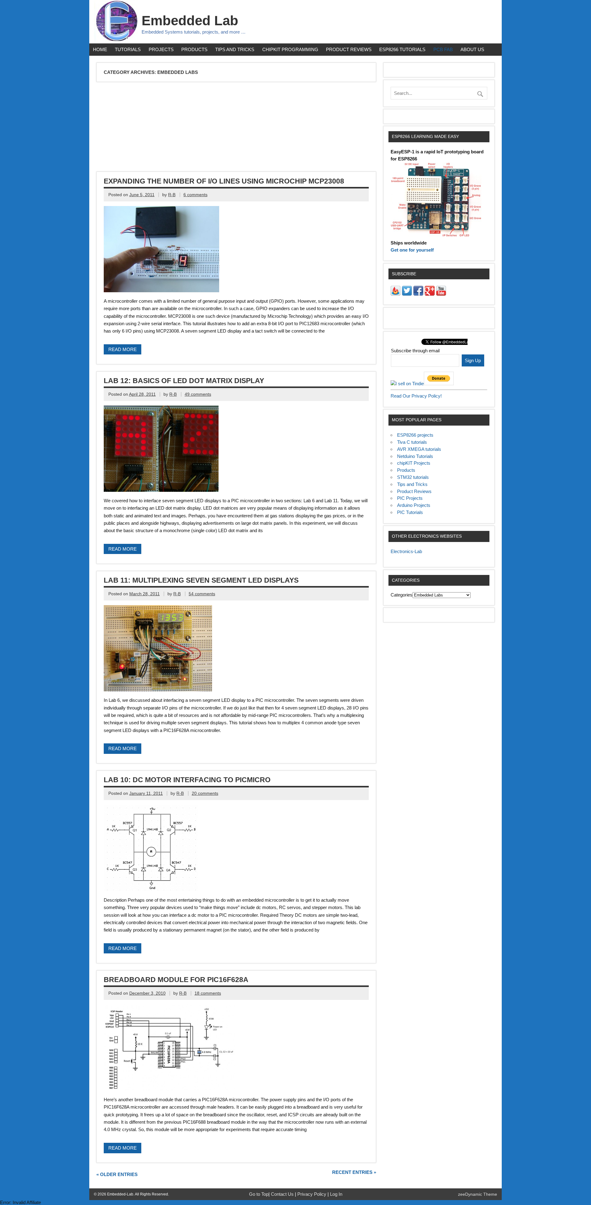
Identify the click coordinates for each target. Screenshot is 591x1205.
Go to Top (258, 1194)
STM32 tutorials (413, 477)
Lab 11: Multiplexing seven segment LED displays (201, 580)
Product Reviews (349, 49)
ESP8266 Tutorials (402, 49)
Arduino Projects (413, 505)
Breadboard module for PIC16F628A (176, 980)
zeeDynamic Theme (477, 1194)
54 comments (202, 594)
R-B (171, 194)
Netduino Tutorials (415, 456)
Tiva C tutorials (412, 442)
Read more (122, 349)
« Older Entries (117, 1174)
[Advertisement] (282, 127)
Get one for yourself (412, 250)
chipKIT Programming (290, 49)
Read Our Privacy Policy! (416, 395)
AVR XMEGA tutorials (419, 449)
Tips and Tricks (234, 49)
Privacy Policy (312, 1194)
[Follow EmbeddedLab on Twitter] (407, 294)
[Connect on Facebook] (418, 294)
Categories (401, 594)
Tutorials (128, 49)
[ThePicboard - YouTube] (441, 294)
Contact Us (283, 1194)
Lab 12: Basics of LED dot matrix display (184, 381)
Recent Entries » (354, 1172)
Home (100, 49)
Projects (161, 49)
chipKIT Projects (413, 463)
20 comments (205, 793)
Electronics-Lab (406, 551)
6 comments (195, 194)
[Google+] (430, 294)
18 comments (208, 993)
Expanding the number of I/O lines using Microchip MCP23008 (224, 181)
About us (472, 49)
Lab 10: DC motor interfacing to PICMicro (187, 780)
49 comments (198, 394)
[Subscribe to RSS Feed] (395, 294)
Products (194, 49)
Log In (336, 1194)
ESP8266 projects (415, 435)
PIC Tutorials (410, 512)
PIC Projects (410, 498)
